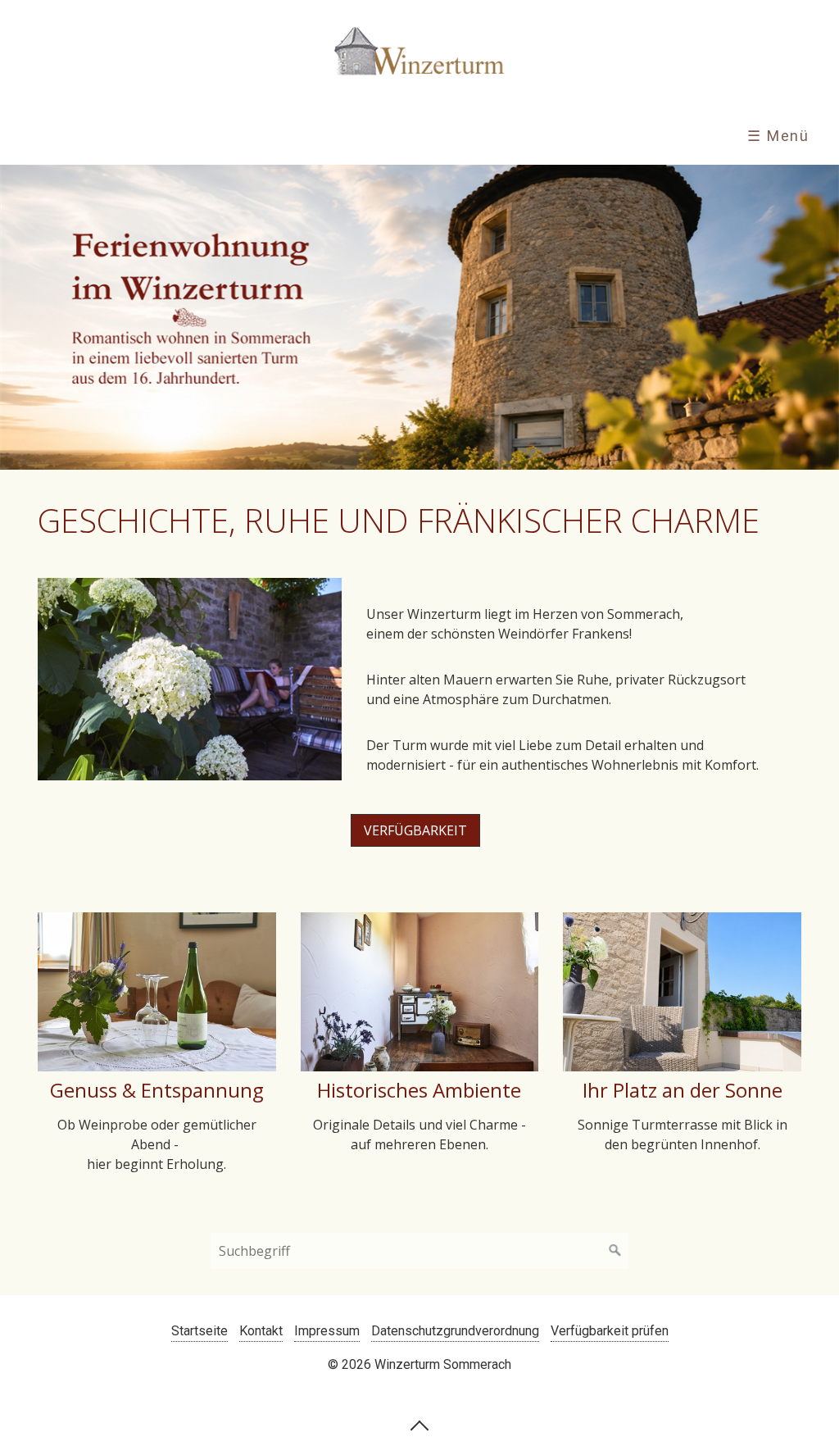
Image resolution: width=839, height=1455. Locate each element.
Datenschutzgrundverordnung (455, 1331)
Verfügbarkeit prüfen (610, 1331)
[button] (415, 830)
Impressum (327, 1331)
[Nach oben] (419, 1424)
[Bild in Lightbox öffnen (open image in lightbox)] (190, 679)
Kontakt (261, 1331)
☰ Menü (778, 135)
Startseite (199, 1331)
